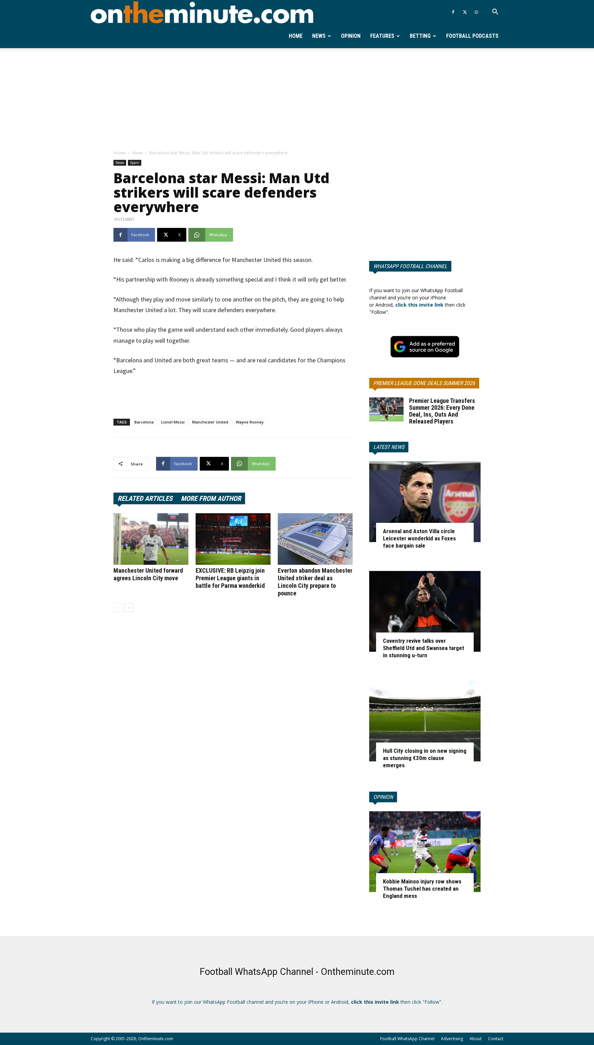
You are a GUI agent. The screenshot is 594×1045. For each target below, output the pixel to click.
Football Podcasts (472, 36)
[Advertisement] (297, 99)
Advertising (452, 1039)
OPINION (383, 797)
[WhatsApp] (476, 12)
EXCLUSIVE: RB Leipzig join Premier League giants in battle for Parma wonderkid (230, 578)
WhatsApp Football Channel (410, 266)
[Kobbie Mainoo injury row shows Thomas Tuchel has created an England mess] (425, 851)
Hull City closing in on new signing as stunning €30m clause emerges (424, 758)
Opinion (351, 36)
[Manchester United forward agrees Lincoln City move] (150, 539)
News (319, 36)
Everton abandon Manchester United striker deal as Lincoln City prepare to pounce (315, 582)
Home (295, 36)
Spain (134, 162)
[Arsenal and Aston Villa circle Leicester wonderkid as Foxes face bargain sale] (425, 501)
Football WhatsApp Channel (407, 1039)
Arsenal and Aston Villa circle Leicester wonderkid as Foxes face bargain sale (419, 538)
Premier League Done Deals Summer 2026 (424, 383)
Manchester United (210, 422)
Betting (420, 36)
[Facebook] (453, 12)
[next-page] (128, 607)
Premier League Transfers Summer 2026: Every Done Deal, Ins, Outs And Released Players (442, 411)
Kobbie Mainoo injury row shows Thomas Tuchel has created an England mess (422, 888)
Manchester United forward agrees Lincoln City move (148, 574)
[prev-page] (117, 607)
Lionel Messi (173, 422)
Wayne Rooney (250, 422)
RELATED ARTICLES (145, 498)
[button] (495, 12)
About (476, 1039)
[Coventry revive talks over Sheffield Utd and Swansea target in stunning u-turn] (425, 611)
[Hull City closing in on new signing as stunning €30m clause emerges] (425, 721)
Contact (495, 1039)
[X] (465, 12)
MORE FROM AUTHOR (211, 498)
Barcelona (144, 422)
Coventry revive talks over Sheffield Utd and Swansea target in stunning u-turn (423, 648)
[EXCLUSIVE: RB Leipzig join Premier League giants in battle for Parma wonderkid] (233, 539)
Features (382, 36)
